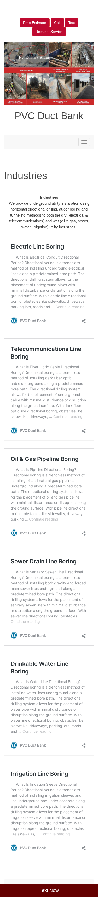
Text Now (49, 890)
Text (71, 22)
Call (57, 22)
